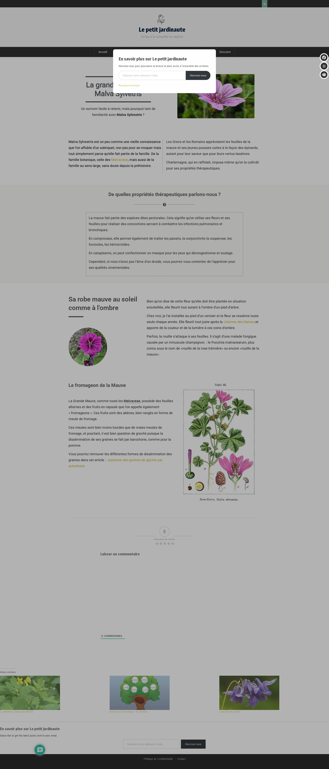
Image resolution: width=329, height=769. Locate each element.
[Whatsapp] (324, 66)
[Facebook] (324, 57)
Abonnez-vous (198, 75)
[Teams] (324, 74)
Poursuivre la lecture (129, 85)
